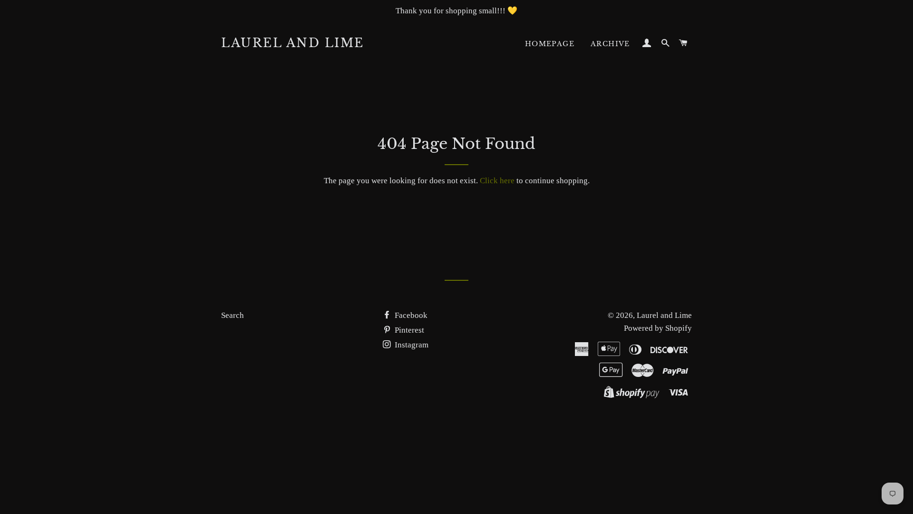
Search (232, 315)
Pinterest (408, 330)
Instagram (410, 344)
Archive (610, 44)
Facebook (410, 315)
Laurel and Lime (292, 43)
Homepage (549, 44)
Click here (497, 180)
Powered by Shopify (658, 328)
